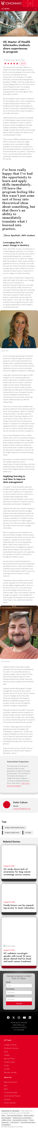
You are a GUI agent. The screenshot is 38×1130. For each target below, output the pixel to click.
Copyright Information (27, 1122)
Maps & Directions (10, 1082)
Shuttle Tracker (9, 1062)
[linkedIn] (30, 1017)
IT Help (6, 1065)
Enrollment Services (11, 1048)
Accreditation (6, 1124)
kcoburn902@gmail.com (22, 808)
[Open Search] (30, 3)
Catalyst (7, 1055)
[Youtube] (24, 1017)
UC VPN (6, 1069)
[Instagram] (19, 1017)
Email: (8, 982)
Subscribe (19, 1003)
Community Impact (10, 1092)
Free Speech (14, 1122)
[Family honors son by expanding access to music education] (19, 891)
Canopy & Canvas (10, 1045)
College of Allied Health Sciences (15, 827)
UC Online (28, 832)
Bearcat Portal (9, 1059)
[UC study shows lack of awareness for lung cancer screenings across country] (19, 854)
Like (22, 64)
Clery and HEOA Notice (14, 1115)
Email (6, 1052)
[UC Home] (11, 3)
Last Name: (10, 996)
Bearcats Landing (10, 1072)
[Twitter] (13, 1017)
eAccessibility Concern (20, 1120)
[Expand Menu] (35, 9)
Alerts (3, 1115)
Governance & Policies (12, 1096)
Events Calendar (10, 1103)
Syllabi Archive (6, 1120)
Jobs (5, 1085)
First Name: (10, 989)
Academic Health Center (12, 832)
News (6, 1089)
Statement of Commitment (22, 1118)
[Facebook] (8, 1017)
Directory (7, 1099)
